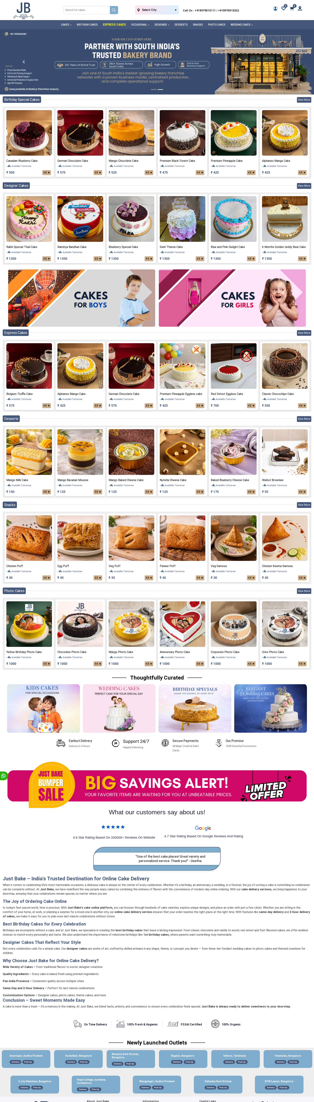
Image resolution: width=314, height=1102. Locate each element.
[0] (291, 8)
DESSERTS (181, 24)
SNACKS (198, 24)
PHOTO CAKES (216, 24)
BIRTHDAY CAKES (87, 24)
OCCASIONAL (139, 24)
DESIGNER (161, 24)
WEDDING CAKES (241, 24)
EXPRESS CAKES (114, 24)
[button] (23, 62)
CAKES (65, 24)
